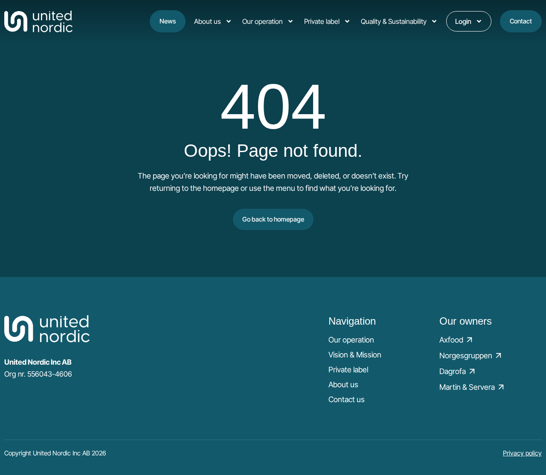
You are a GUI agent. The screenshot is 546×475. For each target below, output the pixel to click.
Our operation (262, 21)
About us (207, 21)
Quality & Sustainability (394, 21)
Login (463, 21)
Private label (322, 21)
